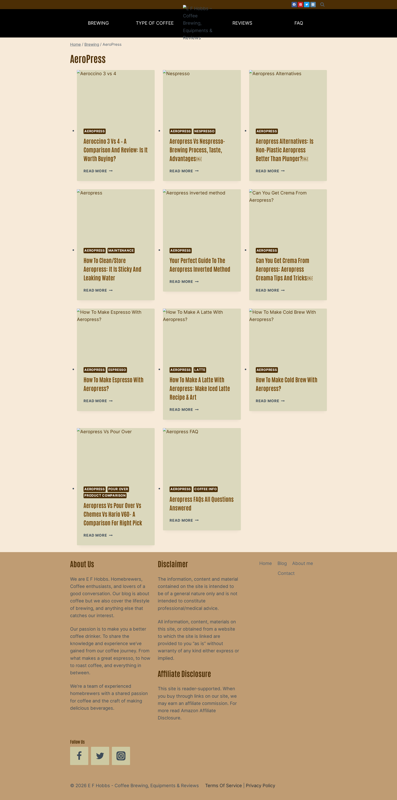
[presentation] (116, 96)
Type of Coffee (155, 23)
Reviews (242, 23)
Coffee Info (205, 489)
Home (265, 563)
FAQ (298, 23)
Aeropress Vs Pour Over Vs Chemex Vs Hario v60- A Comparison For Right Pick (113, 513)
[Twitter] (306, 4)
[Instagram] (313, 4)
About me (302, 563)
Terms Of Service (223, 785)
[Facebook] (294, 4)
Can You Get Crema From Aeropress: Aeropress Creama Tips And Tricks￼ (284, 268)
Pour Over (118, 489)
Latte (199, 370)
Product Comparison (105, 495)
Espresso (117, 370)
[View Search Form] (322, 4)
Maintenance (121, 250)
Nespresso (204, 131)
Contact (286, 573)
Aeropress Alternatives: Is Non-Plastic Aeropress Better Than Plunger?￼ (284, 149)
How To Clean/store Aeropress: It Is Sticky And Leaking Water (112, 268)
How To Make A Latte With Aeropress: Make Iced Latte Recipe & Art (200, 388)
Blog (282, 563)
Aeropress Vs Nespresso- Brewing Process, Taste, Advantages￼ (197, 149)
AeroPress (94, 131)
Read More (98, 171)
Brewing (98, 23)
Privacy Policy (260, 785)
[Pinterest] (300, 4)
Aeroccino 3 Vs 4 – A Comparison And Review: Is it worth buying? (116, 149)
